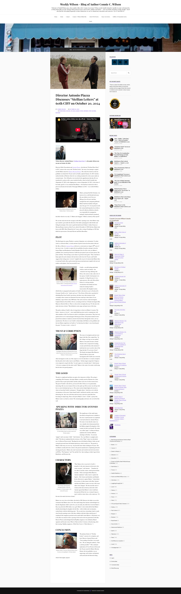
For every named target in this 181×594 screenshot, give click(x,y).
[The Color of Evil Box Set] (112, 311)
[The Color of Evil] (112, 225)
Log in (112, 558)
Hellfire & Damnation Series (120, 16)
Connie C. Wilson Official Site (79, 16)
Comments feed (115, 564)
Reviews (58, 112)
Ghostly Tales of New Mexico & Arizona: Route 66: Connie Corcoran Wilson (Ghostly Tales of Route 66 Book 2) (118, 299)
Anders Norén (100, 590)
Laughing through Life (120, 276)
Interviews (62, 111)
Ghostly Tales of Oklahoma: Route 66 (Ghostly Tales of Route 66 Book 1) (120, 399)
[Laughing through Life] (112, 278)
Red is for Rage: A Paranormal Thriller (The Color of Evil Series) (119, 256)
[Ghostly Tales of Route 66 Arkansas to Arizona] (112, 376)
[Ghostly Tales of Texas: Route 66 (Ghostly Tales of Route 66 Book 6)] (112, 387)
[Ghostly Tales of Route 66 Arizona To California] (112, 365)
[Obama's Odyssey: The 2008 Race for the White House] (112, 323)
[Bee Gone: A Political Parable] (112, 268)
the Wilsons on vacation (117, 540)
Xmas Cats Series (105, 16)
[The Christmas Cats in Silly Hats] (112, 355)
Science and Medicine (116, 527)
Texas (112, 537)
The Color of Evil (119, 223)
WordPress (86, 590)
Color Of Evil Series (94, 16)
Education (113, 458)
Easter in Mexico (115, 451)
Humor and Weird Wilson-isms (118, 476)
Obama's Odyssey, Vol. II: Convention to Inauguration (120, 333)
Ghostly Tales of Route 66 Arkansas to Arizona (120, 375)
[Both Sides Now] (112, 410)
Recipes (113, 513)
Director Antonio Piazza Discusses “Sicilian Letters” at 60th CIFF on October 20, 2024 (78, 99)
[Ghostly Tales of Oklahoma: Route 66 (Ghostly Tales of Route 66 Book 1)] (112, 398)
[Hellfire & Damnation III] (112, 288)
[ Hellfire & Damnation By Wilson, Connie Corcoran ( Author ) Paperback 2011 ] (118, 418)
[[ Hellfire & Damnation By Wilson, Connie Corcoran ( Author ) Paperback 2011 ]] (112, 417)
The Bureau (117, 425)
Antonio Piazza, (76, 167)
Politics (113, 507)
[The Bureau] (112, 427)
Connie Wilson (61, 109)
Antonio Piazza (70, 246)
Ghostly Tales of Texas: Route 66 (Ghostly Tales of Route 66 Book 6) (120, 387)
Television (113, 534)
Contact (68, 16)
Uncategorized (114, 547)
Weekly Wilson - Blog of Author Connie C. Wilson (90, 4)
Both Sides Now (119, 408)
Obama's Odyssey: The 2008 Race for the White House (120, 322)
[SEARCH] (129, 73)
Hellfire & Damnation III (120, 286)
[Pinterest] (120, 62)
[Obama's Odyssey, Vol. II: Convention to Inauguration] (112, 334)
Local (112, 486)
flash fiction (114, 466)
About (61, 16)
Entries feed (114, 561)
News (112, 500)
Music (112, 497)
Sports (112, 530)
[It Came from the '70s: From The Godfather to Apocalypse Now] (112, 345)
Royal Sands (114, 520)
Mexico (113, 490)
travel (112, 544)
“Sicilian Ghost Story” (80, 161)
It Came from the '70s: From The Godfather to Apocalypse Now (120, 344)
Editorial (113, 454)
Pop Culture (92, 111)
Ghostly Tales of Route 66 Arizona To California (120, 364)
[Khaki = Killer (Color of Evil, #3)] (112, 234)
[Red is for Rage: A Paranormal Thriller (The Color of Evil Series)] (112, 256)
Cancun (113, 448)
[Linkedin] (126, 62)
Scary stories (114, 524)
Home (55, 16)
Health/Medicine (115, 473)
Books (112, 444)
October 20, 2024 (74, 109)
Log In (90, 21)
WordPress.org (115, 568)
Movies (68, 111)
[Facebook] (114, 62)
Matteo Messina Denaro (75, 171)
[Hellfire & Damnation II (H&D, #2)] (112, 245)
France (113, 469)
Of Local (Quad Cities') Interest (80, 111)
